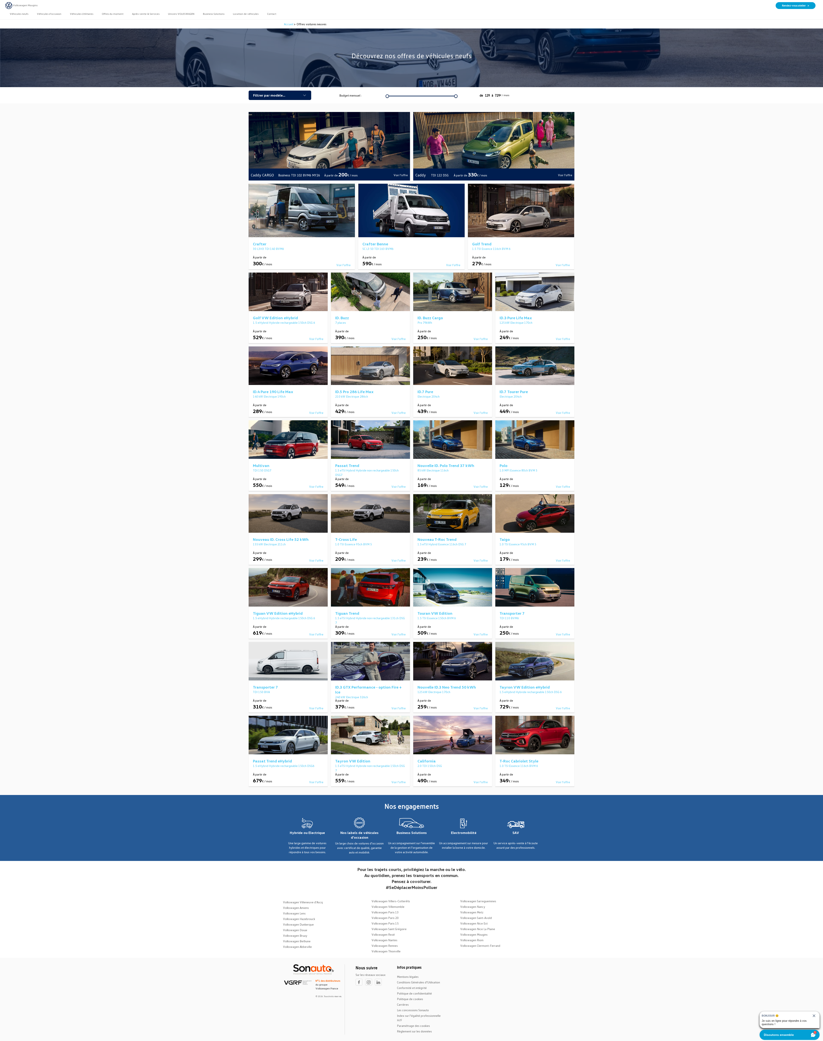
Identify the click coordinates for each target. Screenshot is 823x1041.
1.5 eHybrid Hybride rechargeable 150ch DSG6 (283, 766)
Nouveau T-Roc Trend (437, 539)
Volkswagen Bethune (297, 941)
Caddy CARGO (262, 175)
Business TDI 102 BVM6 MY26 (299, 175)
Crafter (259, 244)
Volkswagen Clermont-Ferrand (480, 945)
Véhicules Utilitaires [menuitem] (81, 13)
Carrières (403, 1004)
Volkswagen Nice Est (474, 923)
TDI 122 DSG (440, 175)
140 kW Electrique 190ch (269, 396)
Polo (504, 465)
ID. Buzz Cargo (430, 317)
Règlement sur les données (414, 1031)
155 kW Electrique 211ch (269, 544)
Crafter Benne (375, 244)
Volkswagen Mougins (474, 934)
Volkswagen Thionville (386, 951)
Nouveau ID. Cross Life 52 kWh (281, 539)
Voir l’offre (400, 175)
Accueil (289, 24)
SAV (515, 833)
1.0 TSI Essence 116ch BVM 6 (519, 766)
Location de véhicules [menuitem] (245, 13)
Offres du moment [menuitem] (112, 13)
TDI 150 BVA (261, 692)
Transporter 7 (512, 613)
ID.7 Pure (425, 391)
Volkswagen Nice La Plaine (477, 929)
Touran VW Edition (435, 613)
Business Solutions (411, 833)
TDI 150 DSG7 (262, 470)
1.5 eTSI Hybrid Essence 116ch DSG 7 (442, 544)
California (427, 761)
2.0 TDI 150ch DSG (430, 766)
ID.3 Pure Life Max (516, 317)
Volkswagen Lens (294, 913)
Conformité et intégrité (412, 988)
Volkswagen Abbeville (297, 947)
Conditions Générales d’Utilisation (418, 982)
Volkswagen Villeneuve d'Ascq (303, 902)
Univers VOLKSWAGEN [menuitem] (181, 13)
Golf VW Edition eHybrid (275, 317)
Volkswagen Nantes (384, 940)
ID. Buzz (342, 317)
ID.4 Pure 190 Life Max (273, 391)
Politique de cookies (410, 999)
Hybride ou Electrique (307, 833)
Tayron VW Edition (352, 761)
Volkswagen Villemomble (387, 906)
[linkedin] (379, 982)
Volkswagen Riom (472, 940)
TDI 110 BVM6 (509, 618)
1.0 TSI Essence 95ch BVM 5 (353, 544)
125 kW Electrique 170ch (516, 322)
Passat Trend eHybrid (272, 761)
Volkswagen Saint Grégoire (389, 929)
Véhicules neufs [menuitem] (19, 13)
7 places (340, 322)
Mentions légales (408, 976)
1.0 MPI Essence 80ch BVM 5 (518, 470)
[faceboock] (360, 982)
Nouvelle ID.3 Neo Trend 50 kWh (447, 687)
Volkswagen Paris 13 (385, 912)
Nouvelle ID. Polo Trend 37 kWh (446, 465)
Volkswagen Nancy (472, 906)
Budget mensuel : (350, 95)
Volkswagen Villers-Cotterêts (390, 901)
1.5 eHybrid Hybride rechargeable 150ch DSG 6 (284, 322)
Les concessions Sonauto (413, 1010)
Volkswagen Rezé (383, 934)
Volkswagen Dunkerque (298, 924)
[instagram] (370, 982)
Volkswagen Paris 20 (385, 918)
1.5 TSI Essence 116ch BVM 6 (491, 249)
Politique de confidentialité (414, 993)
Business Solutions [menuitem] (213, 13)
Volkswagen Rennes (384, 945)
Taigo (505, 539)
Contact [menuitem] (271, 13)
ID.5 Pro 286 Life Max (354, 391)
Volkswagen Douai (295, 930)
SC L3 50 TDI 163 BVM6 (377, 249)
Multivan (261, 465)
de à (494, 95)
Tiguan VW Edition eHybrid (278, 613)
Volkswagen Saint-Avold (476, 918)
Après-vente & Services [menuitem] (145, 13)
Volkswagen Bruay (295, 935)
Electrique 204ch (429, 396)
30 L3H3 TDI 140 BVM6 (268, 249)
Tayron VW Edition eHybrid (525, 687)
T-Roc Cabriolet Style (519, 761)
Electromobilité (463, 833)
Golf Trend (481, 244)
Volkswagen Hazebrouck (299, 919)
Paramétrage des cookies (413, 1026)
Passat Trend (347, 465)
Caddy (421, 175)
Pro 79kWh (425, 322)
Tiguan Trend (347, 613)
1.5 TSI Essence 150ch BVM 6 (437, 618)
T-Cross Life (346, 539)
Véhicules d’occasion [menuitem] (49, 13)
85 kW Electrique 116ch (433, 470)
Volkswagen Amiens (296, 908)
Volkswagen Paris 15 (385, 923)
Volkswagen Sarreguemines (478, 901)
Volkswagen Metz (471, 912)
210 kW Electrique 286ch (351, 396)
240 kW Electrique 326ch (351, 697)
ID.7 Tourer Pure (514, 391)
